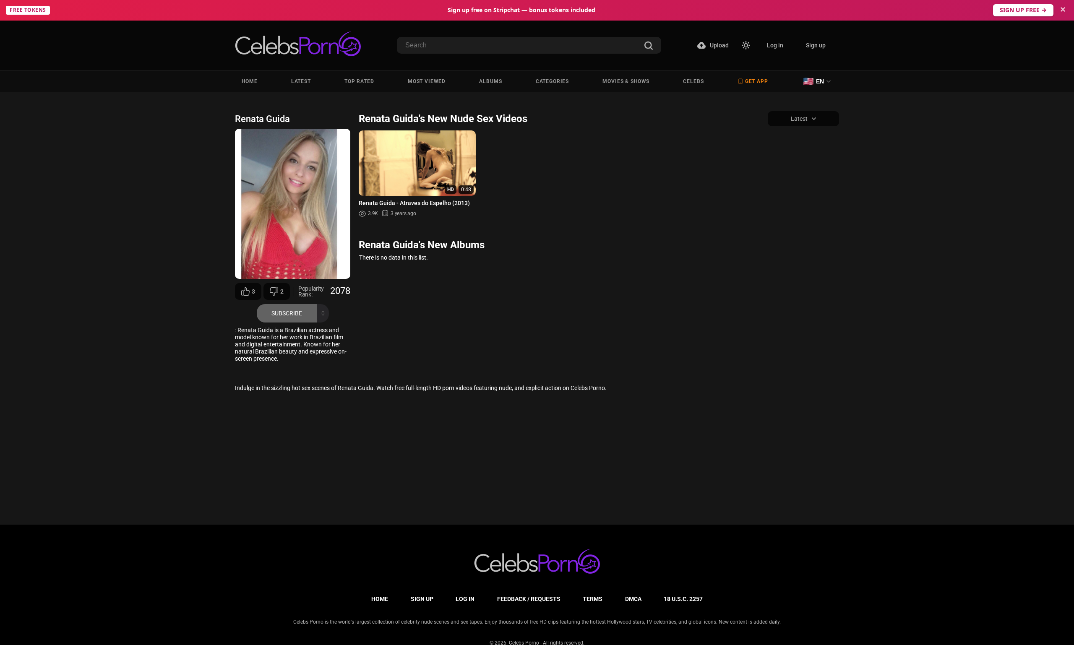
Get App (756, 81)
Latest (301, 81)
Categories (552, 81)
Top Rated (359, 81)
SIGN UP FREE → (1023, 10)
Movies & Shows (625, 81)
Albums (490, 81)
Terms (592, 599)
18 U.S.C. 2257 (683, 599)
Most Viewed (427, 81)
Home (249, 81)
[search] (648, 46)
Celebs (693, 81)
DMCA (633, 599)
